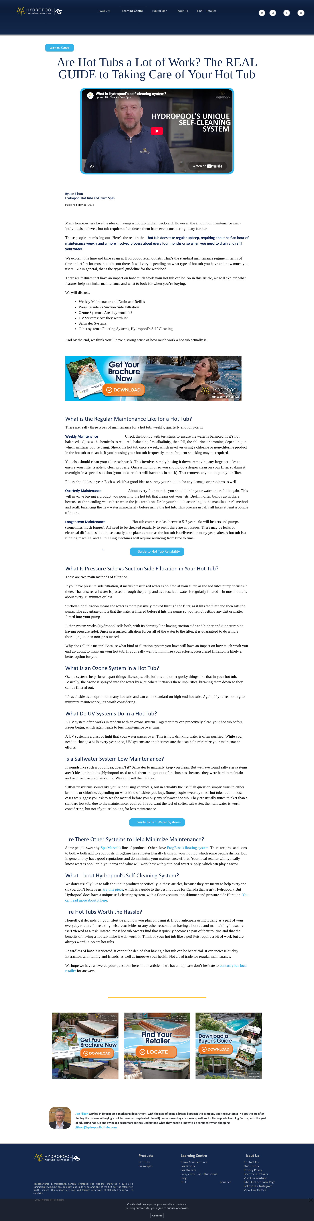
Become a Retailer (256, 1174)
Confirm (157, 1215)
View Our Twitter (255, 1190)
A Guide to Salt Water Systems (157, 822)
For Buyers (188, 1166)
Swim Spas (145, 1166)
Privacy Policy (253, 1170)
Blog (184, 1178)
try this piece (113, 889)
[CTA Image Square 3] (229, 1046)
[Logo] (38, 11)
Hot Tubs (144, 1162)
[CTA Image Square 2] (157, 1046)
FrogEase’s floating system (187, 848)
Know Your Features (194, 1162)
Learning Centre (132, 11)
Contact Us (251, 1162)
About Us (182, 11)
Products (104, 11)
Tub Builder (159, 11)
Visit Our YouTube (255, 1178)
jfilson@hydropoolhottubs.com (96, 1127)
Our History (251, 1166)
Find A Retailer (206, 11)
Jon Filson (81, 1114)
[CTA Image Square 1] (85, 1046)
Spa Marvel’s (111, 848)
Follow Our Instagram (258, 1186)
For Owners (188, 1170)
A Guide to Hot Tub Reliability (157, 552)
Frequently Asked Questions (199, 1174)
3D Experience (206, 1182)
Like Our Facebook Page (259, 1182)
